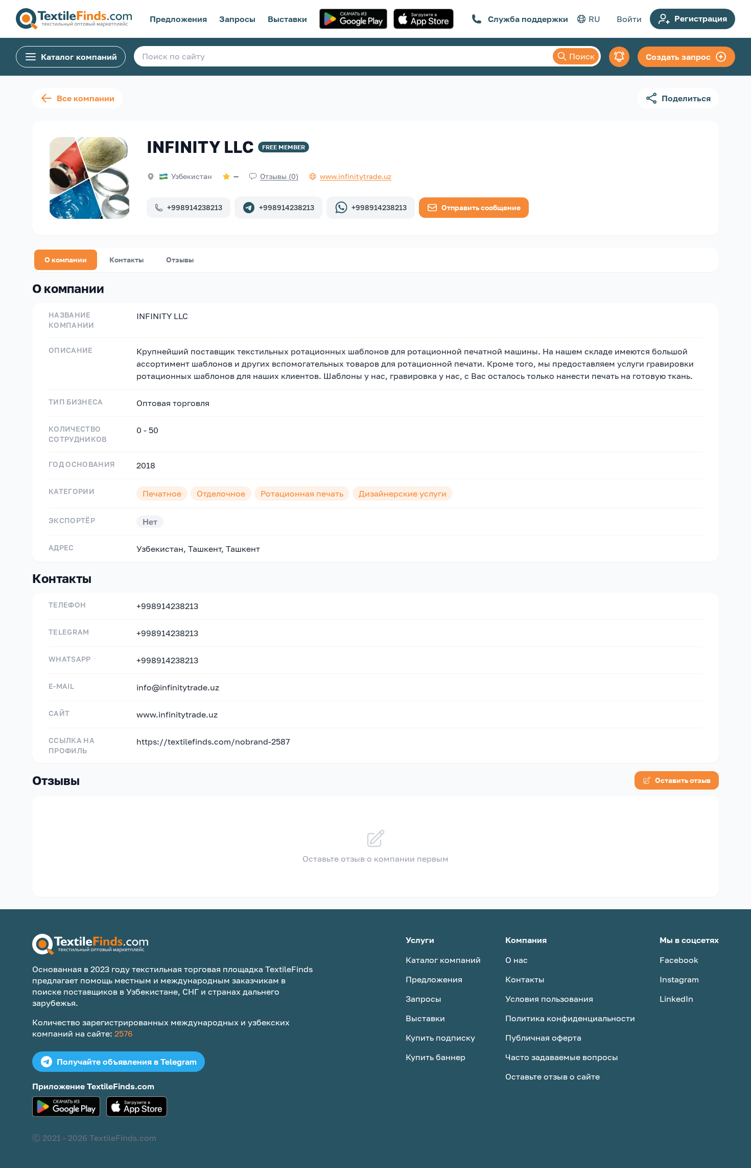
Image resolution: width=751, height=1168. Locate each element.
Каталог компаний (79, 57)
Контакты (126, 259)
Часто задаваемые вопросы (561, 1057)
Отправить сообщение (481, 207)
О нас (516, 960)
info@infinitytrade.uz (177, 687)
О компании (65, 259)
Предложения (178, 19)
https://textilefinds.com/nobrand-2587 (213, 741)
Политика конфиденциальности (570, 1018)
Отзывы (180, 259)
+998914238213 (194, 207)
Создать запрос (678, 57)
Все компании (85, 98)
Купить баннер (435, 1057)
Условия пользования (549, 999)
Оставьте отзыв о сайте (552, 1076)
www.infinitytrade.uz (177, 714)
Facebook (679, 960)
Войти (629, 19)
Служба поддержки (528, 19)
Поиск (582, 56)
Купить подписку (440, 1037)
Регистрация (700, 18)
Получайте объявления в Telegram (127, 1062)
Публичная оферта (543, 1037)
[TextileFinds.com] (74, 19)
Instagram (679, 979)
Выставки (287, 19)
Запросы (237, 19)
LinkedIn (676, 999)
